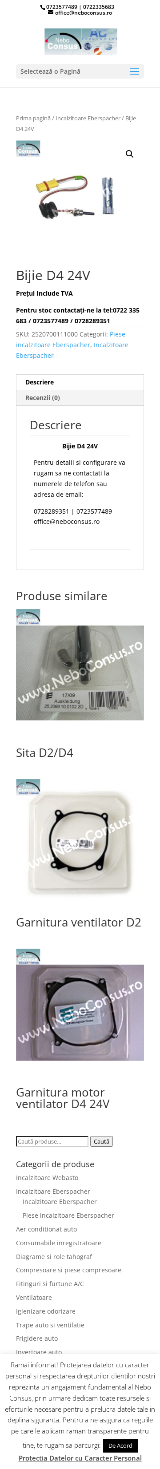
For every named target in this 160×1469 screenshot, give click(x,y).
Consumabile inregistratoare (58, 1243)
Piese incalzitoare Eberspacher (68, 1215)
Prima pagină (33, 118)
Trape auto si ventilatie (50, 1325)
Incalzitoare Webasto (47, 1177)
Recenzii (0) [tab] (42, 397)
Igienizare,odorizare (46, 1311)
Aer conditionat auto (46, 1229)
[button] (130, 154)
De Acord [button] (120, 1445)
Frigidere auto (37, 1338)
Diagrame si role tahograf (54, 1256)
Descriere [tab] (39, 382)
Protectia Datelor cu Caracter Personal (80, 1457)
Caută (101, 1141)
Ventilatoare (34, 1297)
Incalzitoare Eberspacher (88, 118)
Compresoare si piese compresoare (68, 1270)
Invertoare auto (39, 1352)
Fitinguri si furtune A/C (50, 1283)
